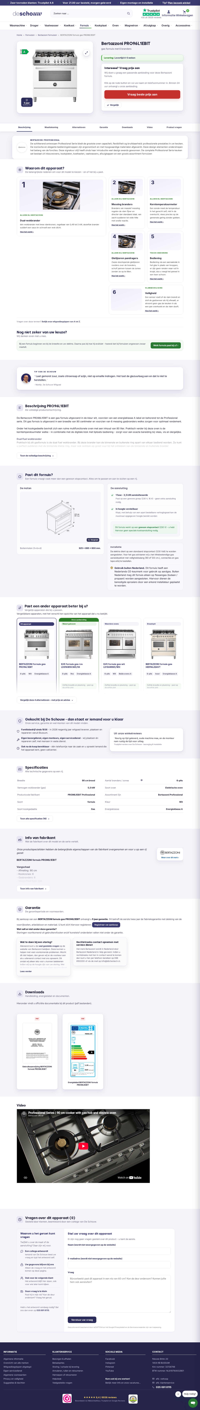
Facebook (110, 1359)
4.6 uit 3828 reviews (151, 17)
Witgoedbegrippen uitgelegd (17, 1366)
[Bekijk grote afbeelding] (86, 52)
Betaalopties (58, 1363)
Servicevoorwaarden (138, 1327)
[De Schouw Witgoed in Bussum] (27, 13)
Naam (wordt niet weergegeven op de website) (92, 1245)
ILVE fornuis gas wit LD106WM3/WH (114, 665)
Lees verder (26, 971)
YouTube (109, 1370)
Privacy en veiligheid (13, 1378)
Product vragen (174, 127)
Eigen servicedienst (13, 1370)
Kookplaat (101, 25)
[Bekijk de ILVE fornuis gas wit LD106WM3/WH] (121, 644)
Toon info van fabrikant (31, 888)
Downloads (127, 127)
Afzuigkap (149, 25)
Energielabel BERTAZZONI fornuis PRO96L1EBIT (83, 1083)
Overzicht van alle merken (16, 1363)
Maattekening (51, 127)
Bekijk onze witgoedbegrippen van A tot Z (61, 321)
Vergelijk (114, 105)
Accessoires (183, 25)
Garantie (104, 127)
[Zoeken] (128, 13)
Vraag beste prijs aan (142, 94)
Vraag (71, 1272)
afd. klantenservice (165, 1382)
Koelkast (69, 25)
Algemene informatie (13, 1359)
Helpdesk (56, 1378)
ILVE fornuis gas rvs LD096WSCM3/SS (72, 665)
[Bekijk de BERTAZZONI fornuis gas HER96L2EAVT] (163, 644)
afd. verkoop (162, 1378)
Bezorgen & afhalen (61, 1359)
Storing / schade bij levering (65, 1366)
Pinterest (109, 1366)
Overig (165, 25)
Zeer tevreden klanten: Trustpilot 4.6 (31, 2)
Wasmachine (17, 25)
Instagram (110, 1363)
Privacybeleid (119, 1327)
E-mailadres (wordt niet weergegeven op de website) (95, 1258)
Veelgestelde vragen (62, 1382)
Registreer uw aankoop (106, 924)
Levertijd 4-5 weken (124, 58)
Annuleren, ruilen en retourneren (67, 1370)
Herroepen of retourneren (64, 1375)
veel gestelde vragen (49, 946)
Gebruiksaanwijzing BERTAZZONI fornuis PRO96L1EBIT (37, 1067)
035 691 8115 (43, 1310)
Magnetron (131, 25)
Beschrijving (24, 127)
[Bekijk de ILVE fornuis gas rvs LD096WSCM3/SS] (79, 644)
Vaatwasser (52, 25)
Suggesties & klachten (14, 1382)
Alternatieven (78, 127)
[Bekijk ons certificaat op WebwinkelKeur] (67, 1399)
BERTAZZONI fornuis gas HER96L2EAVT (159, 665)
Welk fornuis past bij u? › (165, 345)
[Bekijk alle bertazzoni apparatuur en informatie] (170, 854)
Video (150, 127)
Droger (34, 25)
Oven (115, 25)
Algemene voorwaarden (15, 1375)
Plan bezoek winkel (179, 2)
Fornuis (84, 25)
